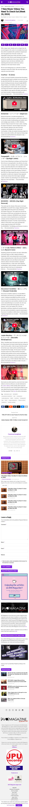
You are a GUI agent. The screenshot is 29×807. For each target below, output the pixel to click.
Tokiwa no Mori (21, 400)
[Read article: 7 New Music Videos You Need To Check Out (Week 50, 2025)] (4, 496)
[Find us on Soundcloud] (19, 710)
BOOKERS (15, 394)
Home (2, 6)
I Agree (19, 805)
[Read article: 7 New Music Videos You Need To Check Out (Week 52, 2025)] (14, 467)
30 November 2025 (11, 510)
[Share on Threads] (18, 45)
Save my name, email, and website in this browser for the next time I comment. (14, 562)
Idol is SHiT (14, 792)
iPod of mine (14, 794)
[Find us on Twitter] (10, 710)
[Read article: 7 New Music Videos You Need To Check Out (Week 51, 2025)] (4, 490)
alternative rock (7, 394)
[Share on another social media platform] (26, 45)
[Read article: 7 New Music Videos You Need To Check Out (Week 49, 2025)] (4, 502)
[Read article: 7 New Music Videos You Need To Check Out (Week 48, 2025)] (4, 508)
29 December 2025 (15, 479)
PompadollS (22, 398)
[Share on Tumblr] (14, 45)
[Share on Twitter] (6, 45)
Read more (5, 485)
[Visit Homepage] (14, 2)
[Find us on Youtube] (16, 710)
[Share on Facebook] (3, 45)
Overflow (17, 398)
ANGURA (14, 787)
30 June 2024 (20, 20)
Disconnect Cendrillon (7, 396)
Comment (4, 524)
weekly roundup (11, 402)
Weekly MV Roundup (19, 6)
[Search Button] (27, 2)
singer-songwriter (13, 400)
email (16, 631)
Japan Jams (14, 797)
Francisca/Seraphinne (10, 20)
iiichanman (19, 396)
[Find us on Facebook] (6, 710)
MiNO (12, 398)
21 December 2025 (11, 491)
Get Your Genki (14, 790)
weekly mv (4, 402)
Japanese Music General (9, 6)
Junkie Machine (5, 398)
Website (3, 554)
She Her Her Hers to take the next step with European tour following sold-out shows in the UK (18, 674)
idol (14, 396)
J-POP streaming (14, 795)
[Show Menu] (1, 2)
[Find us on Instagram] (13, 710)
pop (2, 400)
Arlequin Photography (14, 789)
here (15, 391)
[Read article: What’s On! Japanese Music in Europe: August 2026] (4, 700)
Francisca (25, 94)
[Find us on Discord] (22, 710)
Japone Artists (14, 798)
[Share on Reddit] (10, 45)
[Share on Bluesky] (22, 45)
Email (3, 548)
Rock (6, 400)
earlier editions (6, 385)
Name (3, 542)
